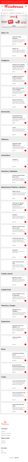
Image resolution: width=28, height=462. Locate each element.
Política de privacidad (5, 435)
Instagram (3, 441)
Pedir (2, 450)
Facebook (3, 442)
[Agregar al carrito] (25, 44)
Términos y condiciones (6, 433)
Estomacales (18, 13)
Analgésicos (12, 13)
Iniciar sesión (4, 452)
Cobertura (3, 431)
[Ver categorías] (26, 13)
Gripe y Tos (5, 13)
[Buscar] (1, 13)
